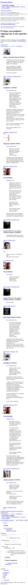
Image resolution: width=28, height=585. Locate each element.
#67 (4, 288)
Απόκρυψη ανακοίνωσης (6, 10)
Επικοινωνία (6, 572)
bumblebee (6, 87)
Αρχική (5, 575)
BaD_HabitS (7, 317)
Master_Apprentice (9, 57)
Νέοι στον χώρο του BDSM (17, 39)
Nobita (25, 520)
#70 (4, 406)
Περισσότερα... (8, 564)
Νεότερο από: (5, 546)
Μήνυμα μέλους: (5, 540)
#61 (4, 77)
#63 (4, 167)
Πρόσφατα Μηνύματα (11, 530)
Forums (5, 522)
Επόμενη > (20, 46)
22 (16, 46)
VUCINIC (13, 41)
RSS (4, 577)
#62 (4, 133)
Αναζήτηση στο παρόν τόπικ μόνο (17, 550)
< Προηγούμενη (4, 46)
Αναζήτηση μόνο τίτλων (14, 537)
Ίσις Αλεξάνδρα (7, 177)
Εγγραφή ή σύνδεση (6, 2)
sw (4, 251)
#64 (4, 221)
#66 (4, 261)
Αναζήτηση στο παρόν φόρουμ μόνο (17, 552)
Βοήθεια (5, 573)
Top (4, 576)
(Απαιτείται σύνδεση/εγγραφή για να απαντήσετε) (12, 511)
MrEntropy (6, 143)
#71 (4, 469)
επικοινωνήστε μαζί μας (9, 27)
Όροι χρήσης (6, 580)
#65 (4, 241)
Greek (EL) (6, 570)
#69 (4, 353)
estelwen (5, 479)
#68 (4, 307)
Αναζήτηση (8, 529)
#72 (4, 508)
